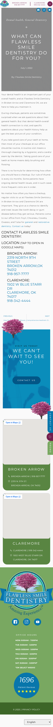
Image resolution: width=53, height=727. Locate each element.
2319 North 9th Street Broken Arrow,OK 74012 (25, 263)
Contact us (18, 226)
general (29, 222)
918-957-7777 (18, 274)
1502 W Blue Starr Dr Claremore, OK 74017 (24, 290)
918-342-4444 (18, 301)
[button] (50, 4)
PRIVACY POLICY (31, 709)
